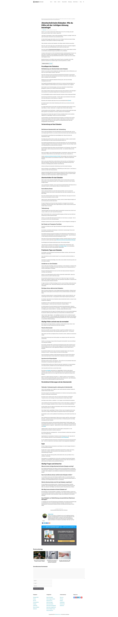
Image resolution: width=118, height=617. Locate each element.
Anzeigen (50, 63)
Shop (81, 1)
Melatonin (35, 608)
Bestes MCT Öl (49, 600)
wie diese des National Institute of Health (53, 156)
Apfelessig (35, 605)
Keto (51, 1)
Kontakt (61, 600)
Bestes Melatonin (50, 610)
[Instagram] (48, 523)
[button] (83, 1)
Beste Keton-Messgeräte (51, 605)
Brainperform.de (58, 614)
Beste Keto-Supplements (51, 607)
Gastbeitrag (62, 602)
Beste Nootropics (50, 597)
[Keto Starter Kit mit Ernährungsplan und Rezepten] (59, 545)
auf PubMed (48, 370)
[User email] (49, 523)
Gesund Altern (64, 1)
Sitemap (61, 598)
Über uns (61, 597)
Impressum (62, 605)
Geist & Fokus (75, 1)
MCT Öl (34, 600)
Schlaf (59, 1)
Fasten (55, 1)
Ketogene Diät (35, 597)
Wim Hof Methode (64, 437)
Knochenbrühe (36, 602)
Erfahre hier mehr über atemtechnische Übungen (65, 239)
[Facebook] (42, 523)
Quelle (69, 100)
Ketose (34, 598)
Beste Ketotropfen (50, 603)
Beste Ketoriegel (50, 602)
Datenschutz (62, 603)
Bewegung (70, 1)
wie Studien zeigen (63, 246)
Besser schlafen (36, 607)
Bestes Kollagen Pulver (51, 608)
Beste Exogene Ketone (51, 598)
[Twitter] (44, 523)
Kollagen (34, 603)
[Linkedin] (46, 523)
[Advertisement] (59, 10)
